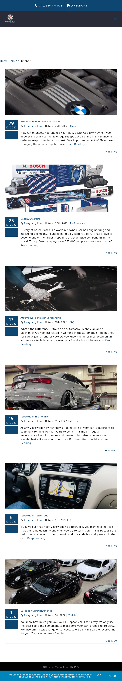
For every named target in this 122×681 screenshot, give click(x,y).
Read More (111, 151)
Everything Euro (33, 126)
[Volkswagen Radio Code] (61, 486)
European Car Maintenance (36, 611)
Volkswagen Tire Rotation (34, 416)
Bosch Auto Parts (30, 219)
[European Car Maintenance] (61, 581)
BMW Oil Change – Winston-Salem (40, 121)
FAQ (71, 322)
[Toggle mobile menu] (115, 19)
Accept (112, 676)
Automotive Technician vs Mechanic (40, 318)
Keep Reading (76, 144)
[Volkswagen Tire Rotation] (61, 387)
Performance (77, 223)
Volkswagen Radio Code (34, 515)
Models (74, 126)
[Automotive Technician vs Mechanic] (61, 288)
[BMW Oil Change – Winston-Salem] (61, 92)
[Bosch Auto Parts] (61, 188)
